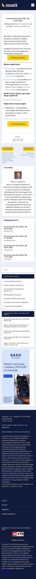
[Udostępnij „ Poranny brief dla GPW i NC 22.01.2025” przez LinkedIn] (22, 140)
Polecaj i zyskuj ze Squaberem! (13, 285)
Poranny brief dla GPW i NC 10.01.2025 (15, 246)
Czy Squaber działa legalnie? (13, 306)
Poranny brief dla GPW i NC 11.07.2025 (15, 256)
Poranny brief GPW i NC (21, 26)
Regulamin (5, 509)
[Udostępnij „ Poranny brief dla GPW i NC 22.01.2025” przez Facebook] (14, 140)
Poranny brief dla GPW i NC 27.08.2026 (16, 319)
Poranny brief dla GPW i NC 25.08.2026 (16, 337)
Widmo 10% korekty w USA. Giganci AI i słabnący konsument (16, 326)
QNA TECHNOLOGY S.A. (13, 100)
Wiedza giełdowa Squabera (12, 295)
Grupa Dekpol (10, 69)
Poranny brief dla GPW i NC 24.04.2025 (15, 228)
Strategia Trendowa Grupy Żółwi (14, 298)
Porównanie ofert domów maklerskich (16, 302)
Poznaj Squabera (18, 57)
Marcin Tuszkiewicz (21, 24)
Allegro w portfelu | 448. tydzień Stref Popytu (16, 344)
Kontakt (4, 505)
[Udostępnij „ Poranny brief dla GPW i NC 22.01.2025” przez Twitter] (18, 140)
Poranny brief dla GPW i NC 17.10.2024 (15, 237)
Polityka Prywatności (8, 514)
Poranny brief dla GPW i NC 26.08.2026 (16, 331)
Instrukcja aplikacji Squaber (13, 281)
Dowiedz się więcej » (18, 540)
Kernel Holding (10, 80)
